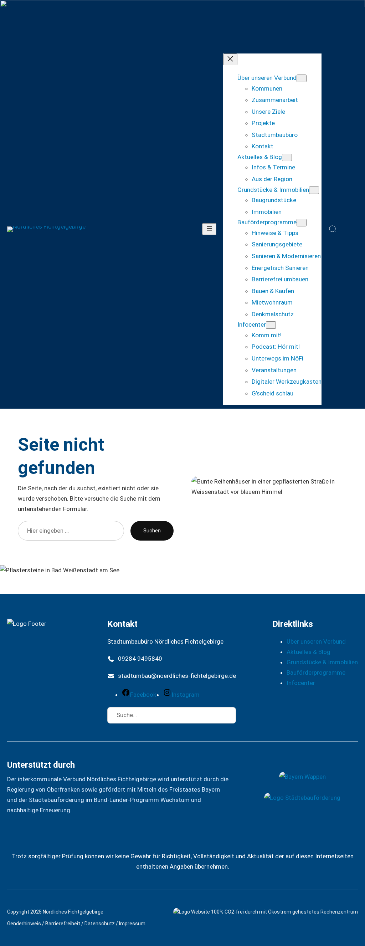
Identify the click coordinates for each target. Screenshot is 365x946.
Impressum (132, 923)
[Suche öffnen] (333, 229)
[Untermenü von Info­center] (271, 325)
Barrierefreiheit (62, 923)
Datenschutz (99, 923)
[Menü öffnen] (209, 229)
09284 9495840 (140, 658)
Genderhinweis (24, 923)
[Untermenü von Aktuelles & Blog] (287, 157)
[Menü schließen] (230, 59)
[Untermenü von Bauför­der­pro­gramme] (302, 222)
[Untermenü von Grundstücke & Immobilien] (314, 190)
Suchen (152, 530)
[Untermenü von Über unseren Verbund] (302, 78)
